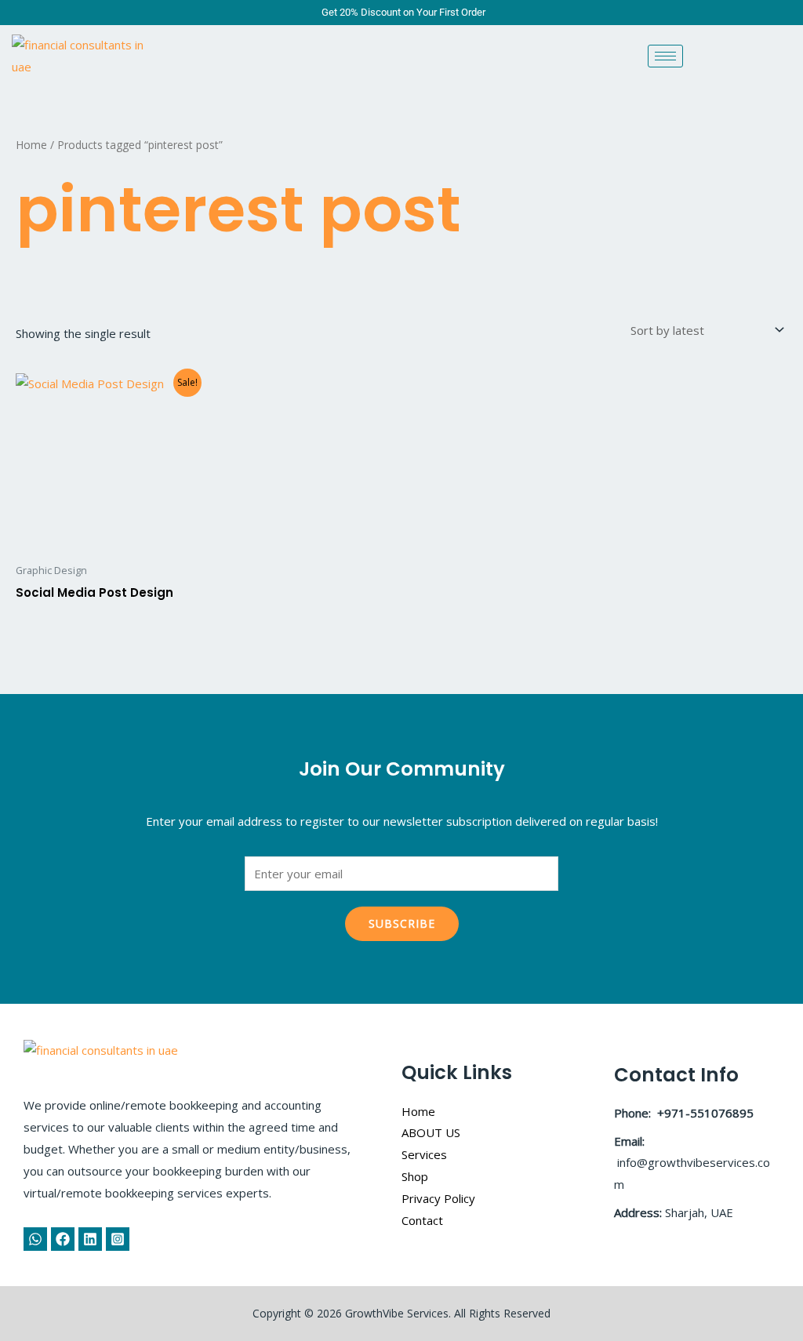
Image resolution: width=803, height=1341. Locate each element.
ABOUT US (431, 1132)
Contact (422, 1220)
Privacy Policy (438, 1198)
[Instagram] (117, 1239)
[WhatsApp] (35, 1239)
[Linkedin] (90, 1239)
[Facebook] (62, 1239)
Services (424, 1154)
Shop (415, 1176)
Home (31, 144)
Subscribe (402, 923)
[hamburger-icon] (665, 56)
